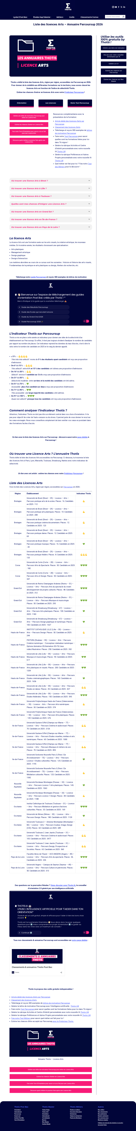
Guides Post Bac (19, 1118)
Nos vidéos (101, 1109)
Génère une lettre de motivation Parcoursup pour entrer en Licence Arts (29, 116)
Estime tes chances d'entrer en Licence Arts (29, 124)
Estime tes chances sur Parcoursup (113, 71)
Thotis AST (45, 1111)
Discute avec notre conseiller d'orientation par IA (114, 56)
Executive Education (76, 1111)
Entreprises (73, 1114)
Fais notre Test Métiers (20, 1018)
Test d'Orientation (19, 1120)
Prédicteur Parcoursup (74, 92)
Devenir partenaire (103, 1116)
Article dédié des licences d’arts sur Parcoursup (30, 997)
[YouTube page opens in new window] (116, 7)
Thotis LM (61, 151)
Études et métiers (75, 1109)
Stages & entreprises (76, 1116)
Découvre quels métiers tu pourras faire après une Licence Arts (29, 141)
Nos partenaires (102, 1114)
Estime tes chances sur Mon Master (114, 80)
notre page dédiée (79, 940)
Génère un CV (114, 64)
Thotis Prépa (45, 1109)
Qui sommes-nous (103, 1118)
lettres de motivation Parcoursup (56, 1003)
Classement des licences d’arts (67, 127)
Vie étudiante (46, 1118)
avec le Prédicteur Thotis (63, 1021)
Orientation (17, 1109)
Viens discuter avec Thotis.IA (63, 885)
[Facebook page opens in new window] (118, 7)
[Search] (123, 16)
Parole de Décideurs (76, 1118)
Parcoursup (68, 487)
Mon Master (45, 1122)
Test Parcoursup (71, 136)
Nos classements (103, 1111)
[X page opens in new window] (121, 7)
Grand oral (17, 1116)
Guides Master (46, 1124)
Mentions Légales (103, 1120)
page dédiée (82, 437)
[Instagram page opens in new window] (113, 7)
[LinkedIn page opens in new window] (124, 7)
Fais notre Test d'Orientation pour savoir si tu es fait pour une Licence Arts (29, 132)
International (18, 1111)
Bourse (44, 1120)
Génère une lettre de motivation (114, 48)
